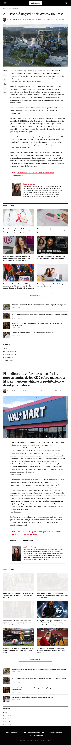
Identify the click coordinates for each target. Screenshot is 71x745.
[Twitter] (5, 79)
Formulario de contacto (10, 351)
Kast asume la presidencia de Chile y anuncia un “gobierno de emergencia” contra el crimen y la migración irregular (18, 286)
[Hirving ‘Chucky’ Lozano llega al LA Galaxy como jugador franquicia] (6, 335)
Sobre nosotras (8, 360)
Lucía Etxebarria (13, 391)
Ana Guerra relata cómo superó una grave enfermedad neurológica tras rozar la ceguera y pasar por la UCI (16, 258)
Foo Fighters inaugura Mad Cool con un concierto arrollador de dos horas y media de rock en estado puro (51, 623)
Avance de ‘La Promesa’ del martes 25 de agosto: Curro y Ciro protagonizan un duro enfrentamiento (38, 324)
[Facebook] (5, 75)
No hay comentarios (49, 19)
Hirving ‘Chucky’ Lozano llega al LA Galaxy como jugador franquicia (32, 333)
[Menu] (5, 3)
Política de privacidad (9, 354)
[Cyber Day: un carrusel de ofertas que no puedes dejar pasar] (52, 273)
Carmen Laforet (13, 19)
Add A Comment (35, 295)
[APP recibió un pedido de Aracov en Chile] (35, 45)
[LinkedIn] (5, 84)
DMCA (5, 348)
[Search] (66, 3)
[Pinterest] (5, 88)
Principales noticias (35, 19)
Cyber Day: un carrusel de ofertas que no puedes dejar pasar (52, 285)
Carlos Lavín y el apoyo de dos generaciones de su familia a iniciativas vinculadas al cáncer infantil (18, 231)
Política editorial (8, 357)
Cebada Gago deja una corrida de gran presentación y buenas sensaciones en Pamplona (51, 650)
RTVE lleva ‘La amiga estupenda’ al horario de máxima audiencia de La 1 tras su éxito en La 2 (39, 315)
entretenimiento (34, 391)
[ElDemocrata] (35, 3)
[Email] (5, 92)
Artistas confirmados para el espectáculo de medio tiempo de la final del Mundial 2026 (18, 650)
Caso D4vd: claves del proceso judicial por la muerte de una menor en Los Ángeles (52, 257)
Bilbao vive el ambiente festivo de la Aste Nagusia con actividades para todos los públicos (39, 305)
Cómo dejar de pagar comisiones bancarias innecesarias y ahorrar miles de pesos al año (51, 231)
